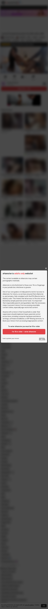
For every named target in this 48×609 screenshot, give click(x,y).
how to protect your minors (11, 338)
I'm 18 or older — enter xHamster (24, 332)
